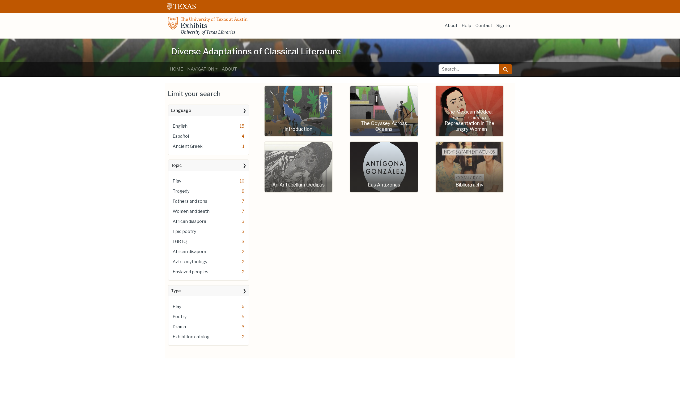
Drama (179, 326)
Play (177, 181)
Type (176, 290)
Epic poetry (184, 231)
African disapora (189, 251)
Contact (483, 25)
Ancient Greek (188, 146)
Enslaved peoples (190, 271)
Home (176, 69)
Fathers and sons (190, 201)
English (180, 126)
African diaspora (189, 221)
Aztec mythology (190, 261)
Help (466, 25)
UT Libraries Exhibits (208, 25)
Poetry (179, 316)
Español (181, 136)
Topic (176, 165)
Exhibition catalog (191, 336)
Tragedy (181, 191)
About (451, 25)
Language (181, 110)
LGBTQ (180, 241)
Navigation (200, 69)
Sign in (503, 25)
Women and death (191, 211)
